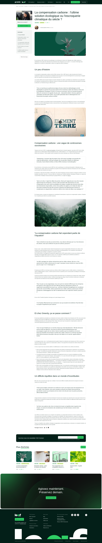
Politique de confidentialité (58, 541)
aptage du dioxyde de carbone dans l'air (45, 360)
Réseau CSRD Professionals (62, 521)
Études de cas (46, 527)
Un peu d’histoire (21, 34)
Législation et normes (33, 520)
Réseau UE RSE (60, 516)
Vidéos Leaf (45, 520)
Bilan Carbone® (32, 516)
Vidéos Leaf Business (47, 525)
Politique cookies (68, 541)
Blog (44, 516)
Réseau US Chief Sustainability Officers (61, 519)
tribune (69, 175)
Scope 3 (31, 518)
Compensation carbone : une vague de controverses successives (23, 39)
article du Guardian (51, 150)
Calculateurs (31, 527)
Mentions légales (75, 541)
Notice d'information (84, 541)
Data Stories (45, 518)
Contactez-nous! (23, 523)
